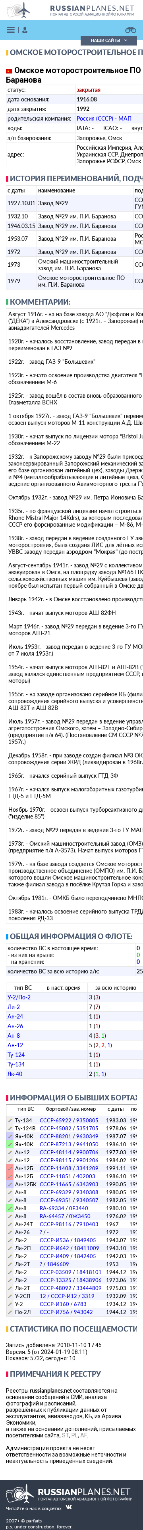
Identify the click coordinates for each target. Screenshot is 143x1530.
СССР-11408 (56, 1168)
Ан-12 (15, 1045)
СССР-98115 (56, 1160)
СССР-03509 (56, 1272)
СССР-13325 (56, 1280)
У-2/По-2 (19, 997)
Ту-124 (16, 1054)
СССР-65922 (56, 1120)
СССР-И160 (54, 1304)
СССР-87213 (56, 1144)
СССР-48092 (56, 1288)
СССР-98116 (56, 1224)
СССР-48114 (56, 1152)
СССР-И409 (54, 1256)
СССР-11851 (56, 1176)
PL (75, 1435)
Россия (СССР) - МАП (104, 118)
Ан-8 (14, 1035)
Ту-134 (16, 1064)
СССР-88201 (56, 1136)
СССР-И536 (54, 1240)
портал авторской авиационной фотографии (92, 14)
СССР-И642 (54, 1248)
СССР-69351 (56, 1200)
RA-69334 (52, 1208)
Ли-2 (14, 1006)
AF (83, 1435)
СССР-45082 (56, 1128)
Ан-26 (15, 1026)
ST (65, 1435)
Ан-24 (15, 1016)
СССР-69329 (56, 1192)
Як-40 (15, 1073)
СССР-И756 (54, 1312)
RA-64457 (52, 1216)
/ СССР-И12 (58, 1296)
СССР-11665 (56, 1184)
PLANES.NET (92, 8)
